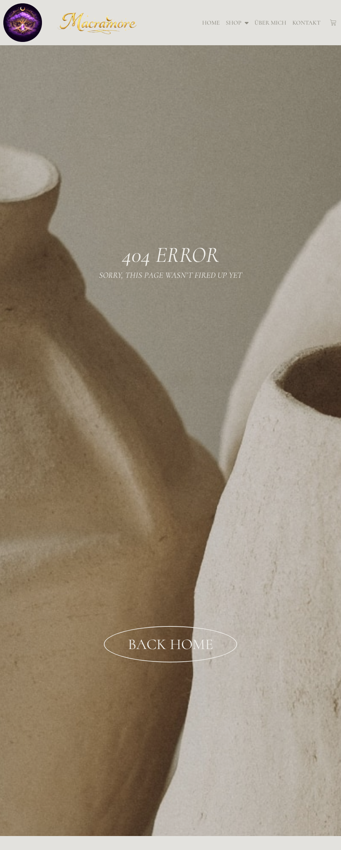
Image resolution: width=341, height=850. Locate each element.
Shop (233, 23)
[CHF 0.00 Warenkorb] (333, 23)
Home (211, 23)
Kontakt (306, 23)
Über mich (270, 23)
